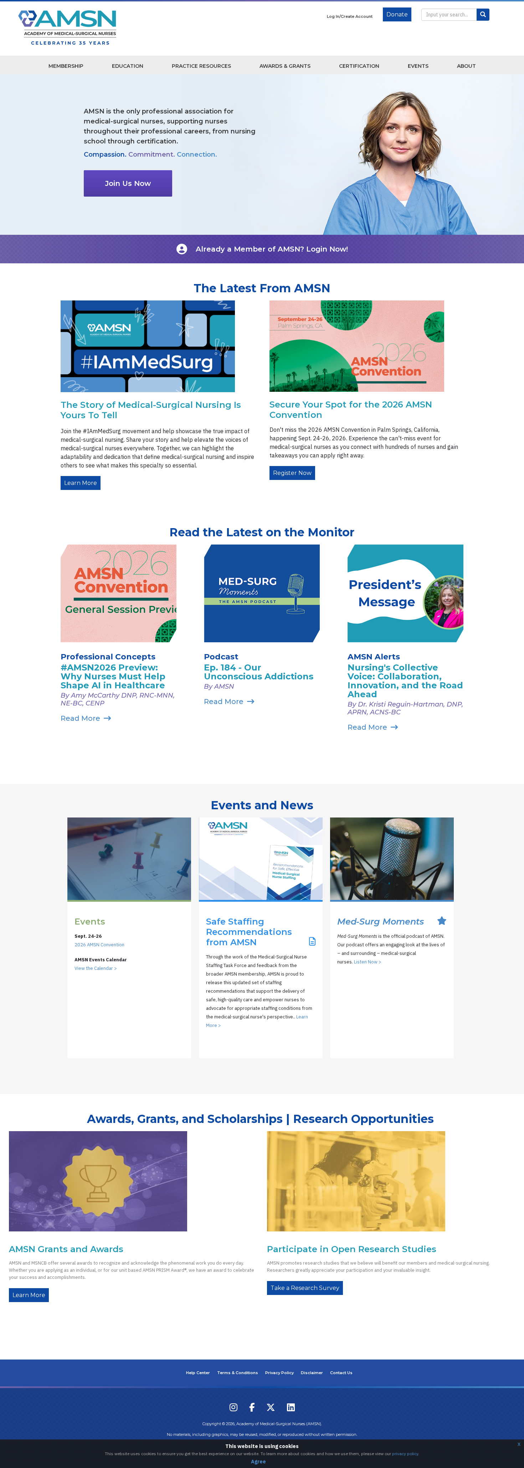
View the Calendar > (96, 968)
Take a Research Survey (305, 1288)
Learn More (80, 483)
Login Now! (327, 249)
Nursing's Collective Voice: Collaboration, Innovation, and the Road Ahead (405, 680)
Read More (80, 718)
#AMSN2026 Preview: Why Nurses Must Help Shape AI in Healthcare (113, 676)
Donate (397, 14)
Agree (258, 1461)
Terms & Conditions (237, 1372)
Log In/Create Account (350, 16)
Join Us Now (128, 183)
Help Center (198, 1372)
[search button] (483, 15)
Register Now (292, 473)
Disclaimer (312, 1372)
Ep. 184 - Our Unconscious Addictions (258, 672)
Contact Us (341, 1372)
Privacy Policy (279, 1372)
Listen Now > (367, 962)
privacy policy (405, 1453)
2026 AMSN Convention (99, 945)
